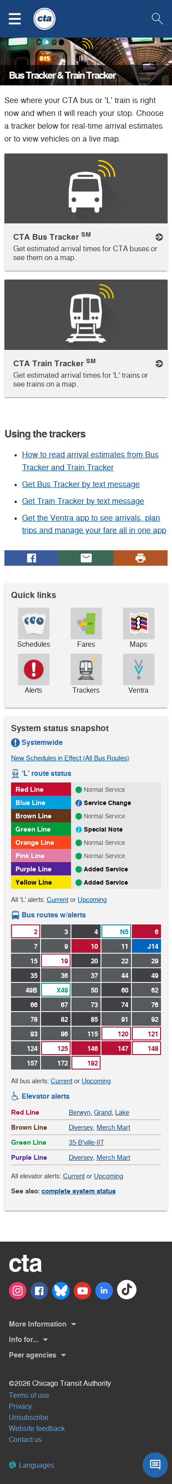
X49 (62, 990)
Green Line (33, 829)
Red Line (29, 789)
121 (153, 1034)
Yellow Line (33, 882)
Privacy (20, 1406)
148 (153, 1048)
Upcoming (92, 899)
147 (123, 1048)
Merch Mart (113, 1127)
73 (94, 1005)
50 (94, 990)
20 (94, 961)
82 (64, 1019)
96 (64, 1034)
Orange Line (34, 842)
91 (124, 1019)
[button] (20, 19)
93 (33, 1034)
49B (31, 990)
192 (92, 1063)
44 (124, 975)
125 (62, 1048)
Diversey (81, 1127)
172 (62, 1063)
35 (33, 975)
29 (154, 961)
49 (154, 975)
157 (32, 1063)
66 (33, 1005)
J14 (152, 946)
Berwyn (79, 1112)
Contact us (25, 1439)
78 (33, 1019)
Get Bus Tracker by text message (81, 484)
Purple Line (33, 869)
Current (57, 899)
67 (64, 1005)
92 (154, 1019)
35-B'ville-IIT (86, 1142)
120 (123, 1034)
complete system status (78, 1191)
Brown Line (33, 816)
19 (64, 961)
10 (94, 946)
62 (154, 990)
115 (92, 1034)
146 (92, 1048)
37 (94, 975)
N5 (124, 932)
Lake (122, 1112)
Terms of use (29, 1395)
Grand (103, 1112)
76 (154, 1005)
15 (33, 961)
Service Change (107, 802)
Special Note (103, 829)
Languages (35, 1465)
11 (124, 946)
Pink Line (30, 855)
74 (124, 1005)
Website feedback (37, 1428)
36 (64, 975)
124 (32, 1048)
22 (124, 961)
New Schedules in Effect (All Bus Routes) (70, 758)
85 (94, 1019)
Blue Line (30, 802)
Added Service (106, 869)
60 (124, 990)
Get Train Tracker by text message (83, 501)
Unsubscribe (29, 1417)
